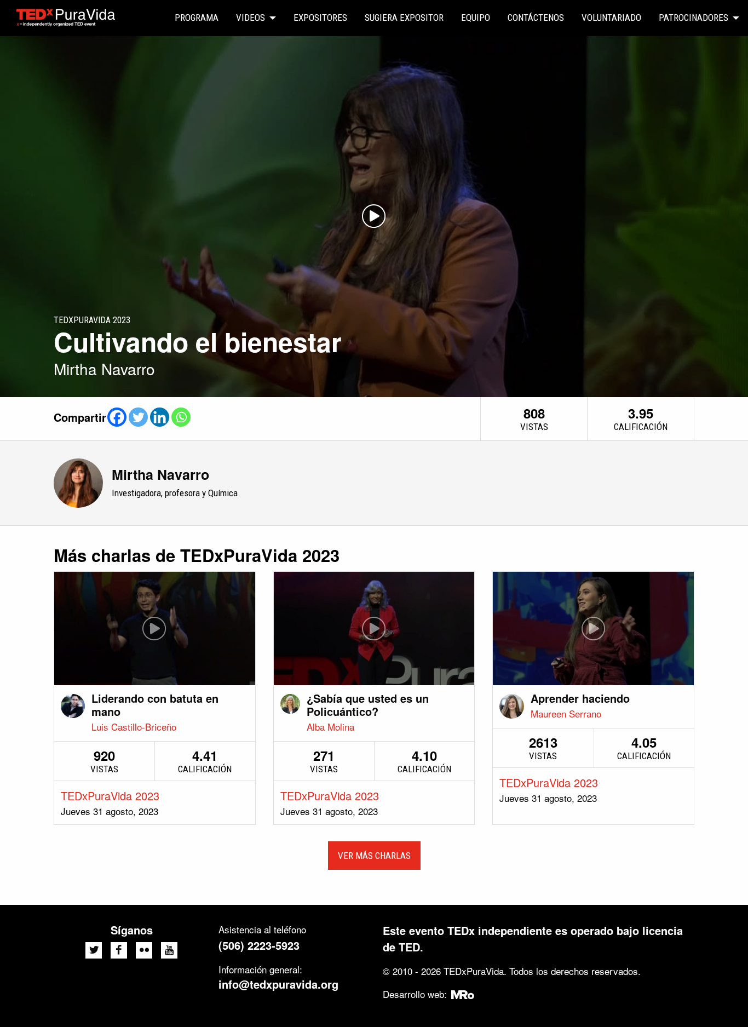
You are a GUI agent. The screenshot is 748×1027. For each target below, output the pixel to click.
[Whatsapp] (181, 417)
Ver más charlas (374, 855)
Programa (196, 17)
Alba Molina (330, 726)
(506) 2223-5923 (259, 945)
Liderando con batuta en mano (154, 704)
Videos (250, 17)
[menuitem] (196, 18)
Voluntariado (611, 17)
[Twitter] (138, 417)
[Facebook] (116, 417)
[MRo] (463, 994)
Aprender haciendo (580, 698)
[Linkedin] (159, 417)
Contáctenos (536, 17)
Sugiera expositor (404, 17)
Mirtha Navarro (160, 474)
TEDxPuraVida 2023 (110, 796)
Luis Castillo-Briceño (133, 726)
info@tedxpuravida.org (278, 984)
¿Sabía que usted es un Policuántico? (368, 704)
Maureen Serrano (566, 713)
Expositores (320, 17)
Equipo (475, 17)
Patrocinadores (693, 17)
